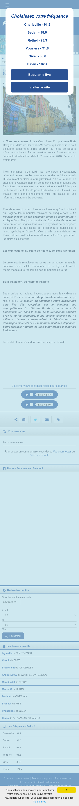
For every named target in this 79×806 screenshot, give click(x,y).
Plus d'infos (39, 801)
